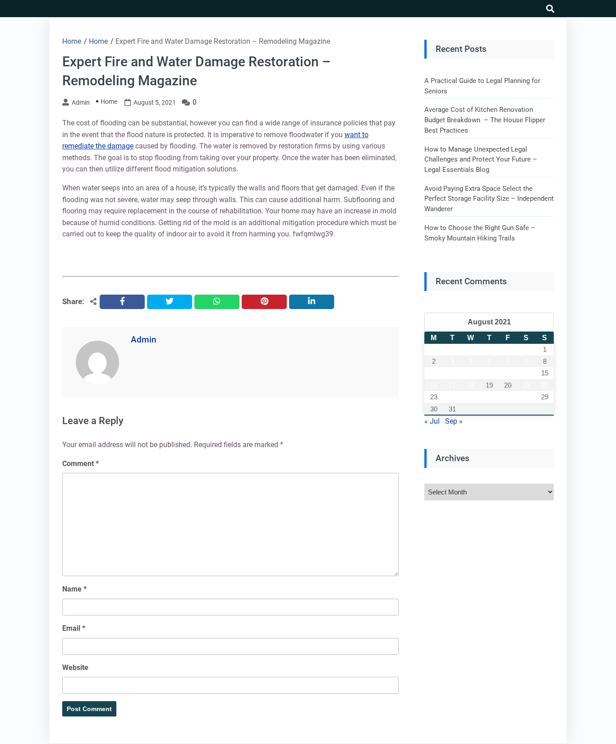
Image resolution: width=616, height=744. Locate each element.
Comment (80, 463)
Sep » (454, 421)
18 (470, 385)
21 (526, 385)
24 (452, 397)
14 (526, 373)
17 (452, 385)
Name (74, 589)
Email (73, 628)
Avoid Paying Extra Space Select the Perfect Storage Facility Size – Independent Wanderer (489, 199)
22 (544, 385)
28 (526, 397)
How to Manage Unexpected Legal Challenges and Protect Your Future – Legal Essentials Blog (480, 159)
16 (433, 385)
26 (489, 397)
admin (81, 102)
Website (75, 667)
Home (109, 101)
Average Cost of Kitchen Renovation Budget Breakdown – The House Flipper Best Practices (484, 120)
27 (507, 397)
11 (470, 373)
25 (470, 397)
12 (489, 373)
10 (452, 373)
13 (507, 373)
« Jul (432, 421)
